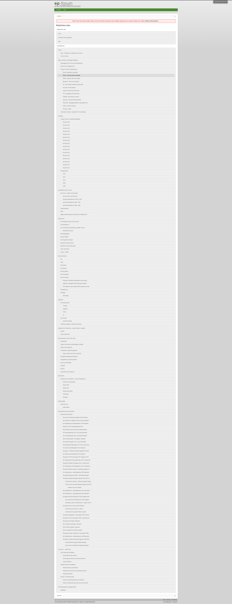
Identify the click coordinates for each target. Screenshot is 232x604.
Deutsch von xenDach (87, 602)
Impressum (174, 602)
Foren (59, 33)
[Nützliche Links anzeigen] (174, 16)
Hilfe (59, 41)
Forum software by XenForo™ (67, 602)
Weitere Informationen (151, 21)
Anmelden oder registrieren (220, 1)
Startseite (58, 9)
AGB (164, 602)
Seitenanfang (174, 599)
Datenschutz (169, 602)
